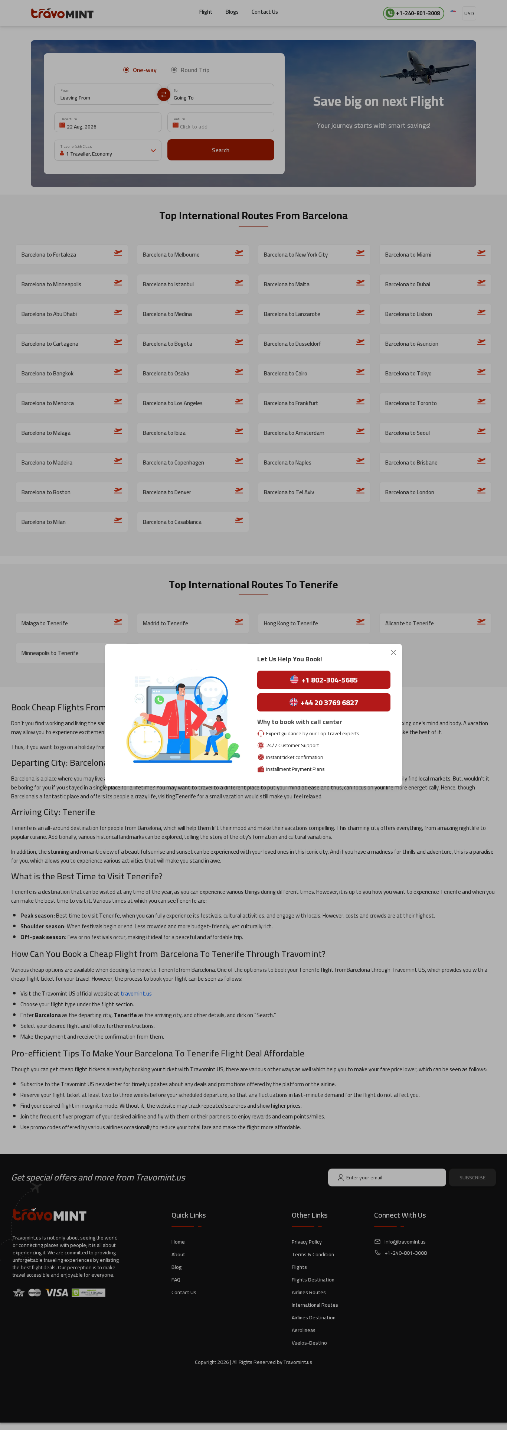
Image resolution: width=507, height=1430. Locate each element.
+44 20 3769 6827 (329, 702)
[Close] (393, 652)
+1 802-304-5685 (329, 680)
